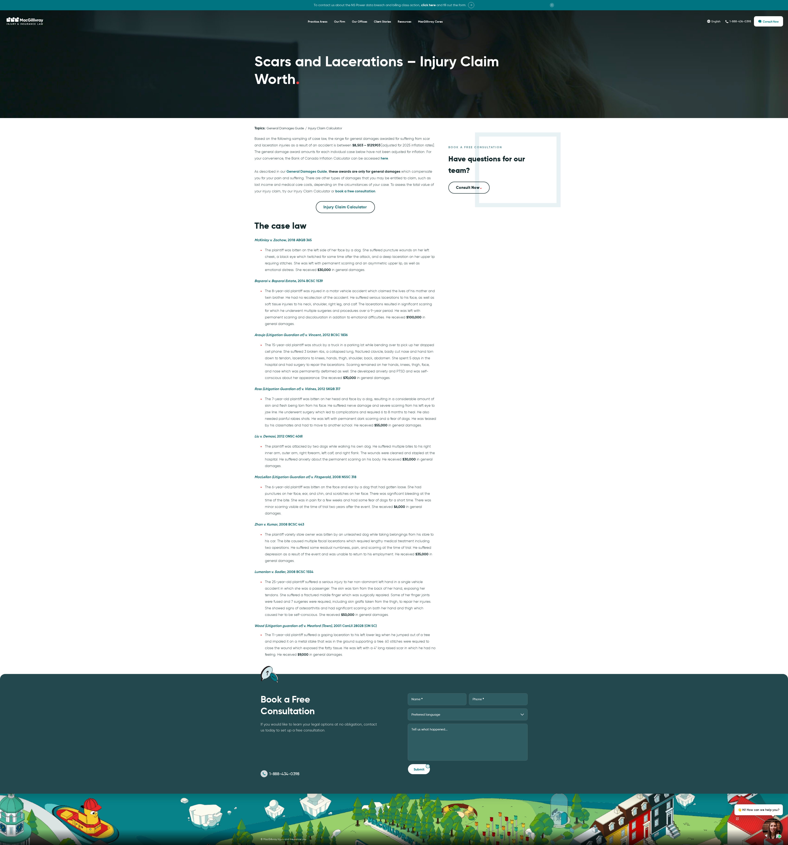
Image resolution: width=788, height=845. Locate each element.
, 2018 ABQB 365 (283, 240)
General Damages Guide (285, 128)
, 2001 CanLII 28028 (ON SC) (315, 625)
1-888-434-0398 (284, 773)
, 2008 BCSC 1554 (283, 571)
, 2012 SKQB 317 (297, 389)
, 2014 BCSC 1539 (288, 281)
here (384, 158)
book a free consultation (355, 191)
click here (428, 5)
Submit (419, 769)
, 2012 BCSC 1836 (301, 335)
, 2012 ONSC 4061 (278, 436)
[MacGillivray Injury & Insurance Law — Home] (25, 21)
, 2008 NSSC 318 (305, 477)
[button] (757, 821)
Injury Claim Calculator (325, 128)
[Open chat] (737, 818)
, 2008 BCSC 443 (279, 524)
